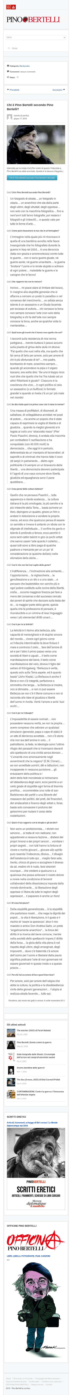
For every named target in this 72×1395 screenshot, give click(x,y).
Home (8, 1378)
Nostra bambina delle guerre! (31, 1067)
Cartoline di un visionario (52, 1381)
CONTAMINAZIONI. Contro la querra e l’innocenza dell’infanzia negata (40, 1093)
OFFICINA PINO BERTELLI (17, 1384)
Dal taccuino (25, 66)
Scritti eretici (34, 1381)
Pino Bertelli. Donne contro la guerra (34, 1042)
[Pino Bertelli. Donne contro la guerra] (12, 1041)
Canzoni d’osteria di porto (16, 1381)
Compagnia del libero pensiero (47, 1378)
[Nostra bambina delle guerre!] (12, 1066)
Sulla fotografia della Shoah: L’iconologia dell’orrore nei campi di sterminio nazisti (36, 1056)
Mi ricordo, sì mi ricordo (23, 1378)
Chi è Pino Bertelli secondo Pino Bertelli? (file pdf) (32, 177)
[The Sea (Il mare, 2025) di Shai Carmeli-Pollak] (12, 1078)
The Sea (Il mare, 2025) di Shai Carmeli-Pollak (38, 1079)
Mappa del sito (37, 1384)
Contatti (49, 1384)
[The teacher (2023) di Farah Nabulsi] (12, 1029)
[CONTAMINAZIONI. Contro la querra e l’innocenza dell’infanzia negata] (12, 1090)
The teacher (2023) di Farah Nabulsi (34, 1030)
